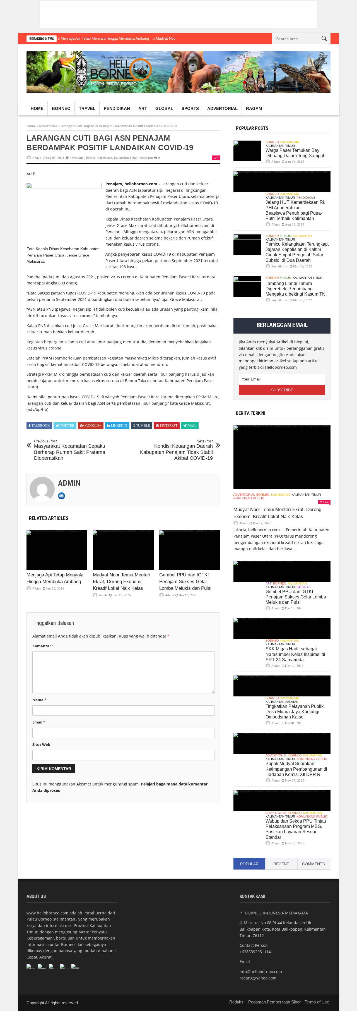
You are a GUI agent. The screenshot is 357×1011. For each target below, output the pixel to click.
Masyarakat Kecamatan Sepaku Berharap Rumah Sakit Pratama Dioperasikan (69, 450)
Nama (39, 699)
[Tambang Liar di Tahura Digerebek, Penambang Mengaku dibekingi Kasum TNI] (247, 286)
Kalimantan (104, 157)
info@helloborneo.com (261, 971)
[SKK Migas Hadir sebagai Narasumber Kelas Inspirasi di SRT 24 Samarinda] (282, 628)
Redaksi (236, 1002)
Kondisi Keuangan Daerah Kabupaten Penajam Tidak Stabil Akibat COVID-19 (176, 450)
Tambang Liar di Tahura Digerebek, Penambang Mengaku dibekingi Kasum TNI (296, 288)
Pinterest (168, 426)
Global (164, 108)
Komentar (43, 645)
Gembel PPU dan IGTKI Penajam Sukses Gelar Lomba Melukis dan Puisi (185, 581)
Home (37, 108)
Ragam (254, 108)
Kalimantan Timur (126, 157)
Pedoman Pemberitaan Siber (274, 1002)
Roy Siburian (279, 266)
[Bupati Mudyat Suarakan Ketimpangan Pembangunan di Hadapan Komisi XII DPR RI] (282, 743)
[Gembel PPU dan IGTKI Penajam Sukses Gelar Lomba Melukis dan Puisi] (189, 550)
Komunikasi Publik (248, 498)
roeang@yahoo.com (258, 978)
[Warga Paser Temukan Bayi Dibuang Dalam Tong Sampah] (247, 150)
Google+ (93, 426)
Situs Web (41, 744)
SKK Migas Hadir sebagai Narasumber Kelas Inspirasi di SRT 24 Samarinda (295, 654)
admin (36, 157)
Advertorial (222, 108)
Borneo (61, 108)
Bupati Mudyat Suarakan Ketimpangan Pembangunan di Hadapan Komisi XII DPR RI (296, 769)
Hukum (285, 236)
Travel (87, 108)
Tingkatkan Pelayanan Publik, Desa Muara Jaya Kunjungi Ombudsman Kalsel (295, 711)
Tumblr (143, 426)
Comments (313, 864)
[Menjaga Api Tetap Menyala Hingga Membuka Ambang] (56, 550)
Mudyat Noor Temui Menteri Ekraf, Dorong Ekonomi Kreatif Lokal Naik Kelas (121, 581)
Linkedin (119, 426)
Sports (190, 108)
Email (38, 722)
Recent (281, 864)
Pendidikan (117, 108)
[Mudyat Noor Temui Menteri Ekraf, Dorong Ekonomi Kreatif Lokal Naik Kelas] (123, 550)
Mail (192, 426)
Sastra (302, 587)
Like (326, 502)
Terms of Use (317, 1002)
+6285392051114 (255, 951)
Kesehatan (146, 157)
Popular (249, 864)
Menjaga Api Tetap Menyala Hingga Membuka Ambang (105, 38)
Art (142, 108)
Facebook (41, 426)
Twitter (67, 426)
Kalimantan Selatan (282, 701)
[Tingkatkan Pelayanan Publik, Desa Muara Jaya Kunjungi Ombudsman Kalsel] (282, 685)
